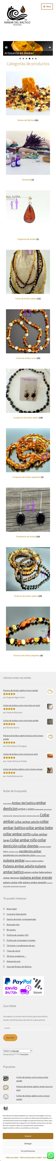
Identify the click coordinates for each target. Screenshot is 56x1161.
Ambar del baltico (24, 803)
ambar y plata (26, 809)
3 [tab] (26, 58)
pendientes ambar (30, 851)
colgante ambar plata (33, 816)
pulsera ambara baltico (34, 861)
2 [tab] (23, 58)
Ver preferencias (28, 1151)
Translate (23, 1054)
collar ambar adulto (27, 822)
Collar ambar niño (23, 840)
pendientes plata (26, 855)
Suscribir (10, 1037)
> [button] (49, 48)
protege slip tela (41, 855)
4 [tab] (29, 58)
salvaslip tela (15, 886)
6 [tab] (36, 58)
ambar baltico (7, 803)
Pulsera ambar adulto (18, 866)
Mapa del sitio (13, 924)
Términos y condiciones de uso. (21, 945)
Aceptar (28, 1136)
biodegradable (39, 809)
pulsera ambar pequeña (34, 882)
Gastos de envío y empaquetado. (21, 919)
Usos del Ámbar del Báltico (19, 966)
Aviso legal (46, 1157)
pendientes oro (10, 855)
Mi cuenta (11, 929)
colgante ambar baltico (19, 816)
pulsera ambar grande (36, 877)
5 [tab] (32, 58)
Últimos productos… (16, 956)
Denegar (28, 1143)
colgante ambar (7, 816)
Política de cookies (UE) (18, 935)
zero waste (22, 886)
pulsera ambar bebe (34, 872)
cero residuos (48, 809)
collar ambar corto (17, 834)
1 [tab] (20, 58)
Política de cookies (12, 1157)
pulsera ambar (14, 860)
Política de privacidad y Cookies (31, 1157)
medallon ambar (14, 852)
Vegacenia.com (14, 961)
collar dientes (28, 846)
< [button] (6, 48)
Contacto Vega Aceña (16, 914)
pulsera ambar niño (12, 882)
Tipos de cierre (13, 950)
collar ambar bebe (39, 827)
